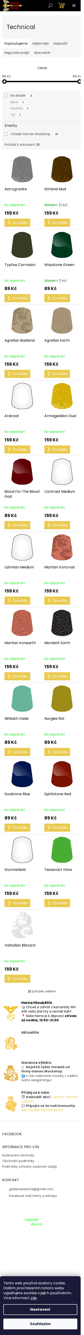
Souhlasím (40, 1323)
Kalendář (32, 1220)
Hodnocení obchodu (18, 1155)
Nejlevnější (40, 43)
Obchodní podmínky (18, 1161)
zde (33, 1298)
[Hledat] (50, 5)
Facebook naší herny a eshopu (33, 1196)
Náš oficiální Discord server (42, 1110)
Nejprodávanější (16, 52)
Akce (17, 102)
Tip (16, 114)
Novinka (19, 108)
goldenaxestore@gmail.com (31, 1189)
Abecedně (42, 52)
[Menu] (73, 5)
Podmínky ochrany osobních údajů (29, 1166)
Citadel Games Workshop (34, 134)
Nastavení (40, 1309)
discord (36, 1224)
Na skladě (21, 95)
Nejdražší (60, 43)
